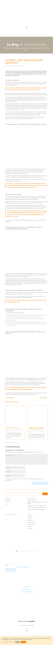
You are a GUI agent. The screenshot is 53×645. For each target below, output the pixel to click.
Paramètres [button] (11, 642)
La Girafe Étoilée (10, 65)
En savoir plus (5, 642)
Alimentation (8, 500)
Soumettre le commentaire (40, 483)
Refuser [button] (17, 642)
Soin (7, 431)
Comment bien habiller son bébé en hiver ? (37, 505)
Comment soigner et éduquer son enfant (15, 109)
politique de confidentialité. (23, 567)
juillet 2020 (30, 528)
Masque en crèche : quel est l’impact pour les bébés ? (36, 428)
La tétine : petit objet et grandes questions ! (37, 507)
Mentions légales (26, 589)
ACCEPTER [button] (23, 642)
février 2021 (30, 520)
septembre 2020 (31, 524)
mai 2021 (30, 518)
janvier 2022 (30, 516)
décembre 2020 (31, 522)
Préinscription (42, 30)
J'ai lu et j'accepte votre (18, 567)
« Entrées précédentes (10, 442)
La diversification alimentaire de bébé (36, 509)
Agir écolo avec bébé (12, 427)
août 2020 (30, 526)
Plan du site (26, 586)
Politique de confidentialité (26, 591)
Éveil (22, 65)
